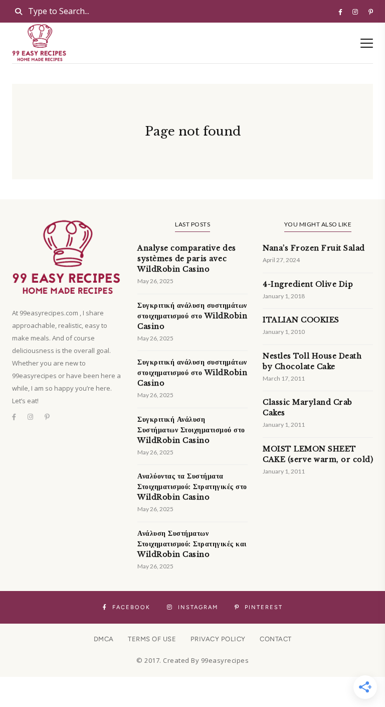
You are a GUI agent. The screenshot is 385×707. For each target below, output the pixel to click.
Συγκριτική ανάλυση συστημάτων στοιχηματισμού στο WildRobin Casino (192, 316)
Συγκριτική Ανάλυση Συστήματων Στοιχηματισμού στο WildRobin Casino (191, 430)
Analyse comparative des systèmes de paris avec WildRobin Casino (186, 259)
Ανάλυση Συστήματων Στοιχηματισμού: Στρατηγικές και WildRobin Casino (192, 544)
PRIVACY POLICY (218, 639)
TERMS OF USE (152, 639)
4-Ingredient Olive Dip (308, 284)
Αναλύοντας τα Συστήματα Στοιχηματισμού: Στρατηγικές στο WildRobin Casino (192, 487)
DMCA (104, 639)
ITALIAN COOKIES (301, 319)
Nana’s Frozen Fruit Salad (314, 248)
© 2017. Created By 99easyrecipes (192, 660)
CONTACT (276, 639)
